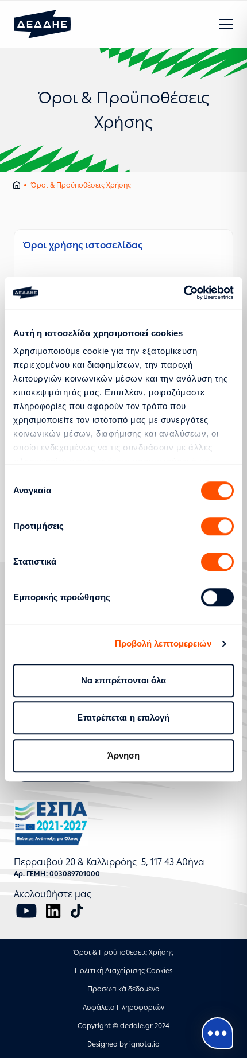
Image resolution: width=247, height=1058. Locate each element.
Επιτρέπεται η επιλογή (123, 717)
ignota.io (144, 1044)
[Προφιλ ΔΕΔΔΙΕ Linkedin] (54, 910)
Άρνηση (123, 755)
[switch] (217, 526)
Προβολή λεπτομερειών (163, 643)
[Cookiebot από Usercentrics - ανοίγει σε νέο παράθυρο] (183, 292)
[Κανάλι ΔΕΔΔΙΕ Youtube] (26, 910)
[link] (123, 275)
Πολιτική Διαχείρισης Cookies (123, 971)
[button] (226, 24)
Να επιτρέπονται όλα (124, 680)
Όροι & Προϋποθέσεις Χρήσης (123, 952)
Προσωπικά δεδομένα (123, 989)
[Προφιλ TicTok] (77, 910)
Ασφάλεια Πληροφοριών (123, 1007)
